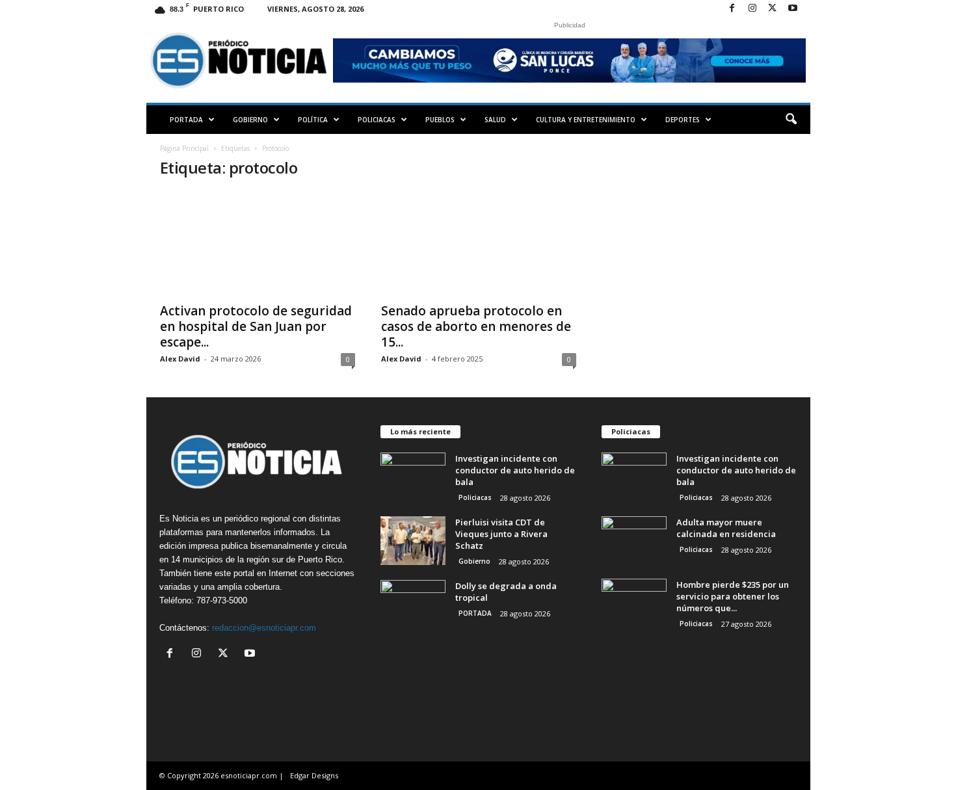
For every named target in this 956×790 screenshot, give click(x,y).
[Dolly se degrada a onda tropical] (412, 604)
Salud (495, 119)
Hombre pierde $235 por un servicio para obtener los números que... (732, 596)
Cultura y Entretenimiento (585, 119)
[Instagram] (752, 9)
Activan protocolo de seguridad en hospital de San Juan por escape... (256, 326)
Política (313, 119)
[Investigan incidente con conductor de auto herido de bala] (412, 477)
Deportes (682, 119)
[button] (791, 119)
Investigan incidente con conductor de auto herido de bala (515, 470)
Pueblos (440, 119)
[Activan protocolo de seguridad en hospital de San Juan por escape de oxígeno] (257, 243)
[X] (772, 9)
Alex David (180, 358)
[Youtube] (793, 9)
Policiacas (376, 119)
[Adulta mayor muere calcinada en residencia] (634, 540)
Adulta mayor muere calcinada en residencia (726, 528)
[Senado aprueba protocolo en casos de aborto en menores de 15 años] (478, 243)
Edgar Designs (314, 775)
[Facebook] (732, 9)
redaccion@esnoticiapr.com (264, 628)
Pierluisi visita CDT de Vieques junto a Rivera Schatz (501, 533)
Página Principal (184, 148)
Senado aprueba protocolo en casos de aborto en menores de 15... (476, 326)
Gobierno (250, 119)
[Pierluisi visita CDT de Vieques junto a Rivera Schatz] (412, 540)
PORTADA (186, 119)
